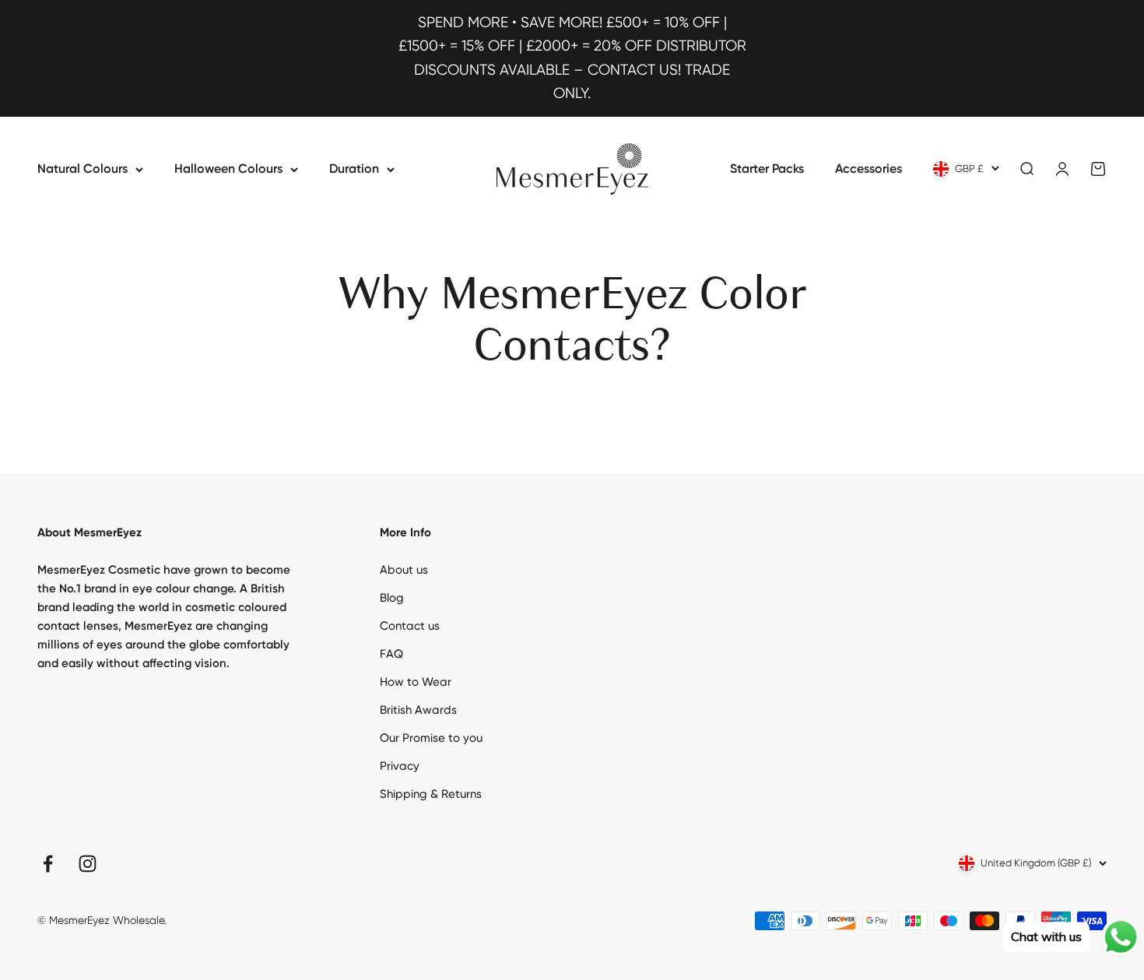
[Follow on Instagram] (87, 863)
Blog (392, 598)
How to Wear (415, 682)
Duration (354, 168)
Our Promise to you (431, 738)
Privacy (399, 766)
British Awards (418, 710)
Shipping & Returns (431, 794)
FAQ (391, 654)
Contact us (410, 626)
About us (404, 570)
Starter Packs (767, 168)
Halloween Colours (228, 168)
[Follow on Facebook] (47, 863)
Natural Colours (82, 168)
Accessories (868, 168)
